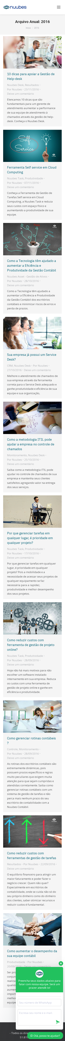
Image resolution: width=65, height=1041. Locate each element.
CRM (10, 365)
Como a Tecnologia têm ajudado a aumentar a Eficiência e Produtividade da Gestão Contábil (31, 265)
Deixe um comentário (20, 93)
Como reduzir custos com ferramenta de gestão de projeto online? (30, 645)
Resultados (32, 85)
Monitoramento (17, 455)
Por (14, 89)
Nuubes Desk (15, 85)
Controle (12, 749)
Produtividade (34, 178)
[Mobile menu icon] (59, 7)
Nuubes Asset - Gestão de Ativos (27, 276)
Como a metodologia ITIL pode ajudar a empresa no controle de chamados (30, 444)
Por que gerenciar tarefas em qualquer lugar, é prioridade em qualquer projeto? (30, 538)
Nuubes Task (15, 178)
